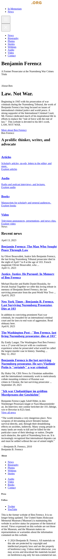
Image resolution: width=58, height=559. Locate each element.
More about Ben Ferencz (14, 130)
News (11, 462)
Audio (11, 479)
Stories (11, 473)
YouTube (12, 509)
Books (11, 484)
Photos (11, 467)
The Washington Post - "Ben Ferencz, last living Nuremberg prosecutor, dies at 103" (29, 334)
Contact (12, 487)
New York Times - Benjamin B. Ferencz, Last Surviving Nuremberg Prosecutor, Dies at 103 (27, 305)
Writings (12, 470)
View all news (8, 412)
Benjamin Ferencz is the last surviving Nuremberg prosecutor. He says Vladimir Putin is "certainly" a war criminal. (28, 363)
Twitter (11, 506)
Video (11, 481)
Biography (13, 464)
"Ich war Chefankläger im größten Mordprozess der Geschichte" (24, 392)
